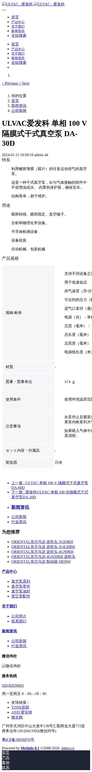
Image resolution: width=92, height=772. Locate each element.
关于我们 (9, 606)
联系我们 (18, 621)
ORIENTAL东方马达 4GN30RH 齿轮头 (43, 557)
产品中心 (9, 571)
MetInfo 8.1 (30, 748)
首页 (15, 17)
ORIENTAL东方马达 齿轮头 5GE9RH (42, 542)
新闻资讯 (18, 106)
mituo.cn (67, 748)
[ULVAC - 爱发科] (46, 4)
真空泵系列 (20, 581)
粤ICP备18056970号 (18, 740)
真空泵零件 (20, 586)
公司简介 (18, 616)
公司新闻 (18, 111)
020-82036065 (13, 685)
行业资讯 (18, 522)
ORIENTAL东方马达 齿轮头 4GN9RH (42, 552)
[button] (10, 83)
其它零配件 (20, 596)
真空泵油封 (20, 591)
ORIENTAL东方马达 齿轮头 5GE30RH (43, 547)
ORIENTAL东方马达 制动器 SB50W (41, 562)
